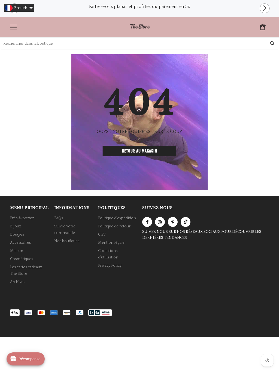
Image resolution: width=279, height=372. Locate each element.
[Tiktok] (185, 222)
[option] (139, 6)
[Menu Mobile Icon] (13, 27)
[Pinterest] (173, 222)
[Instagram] (160, 222)
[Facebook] (147, 222)
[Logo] (140, 26)
